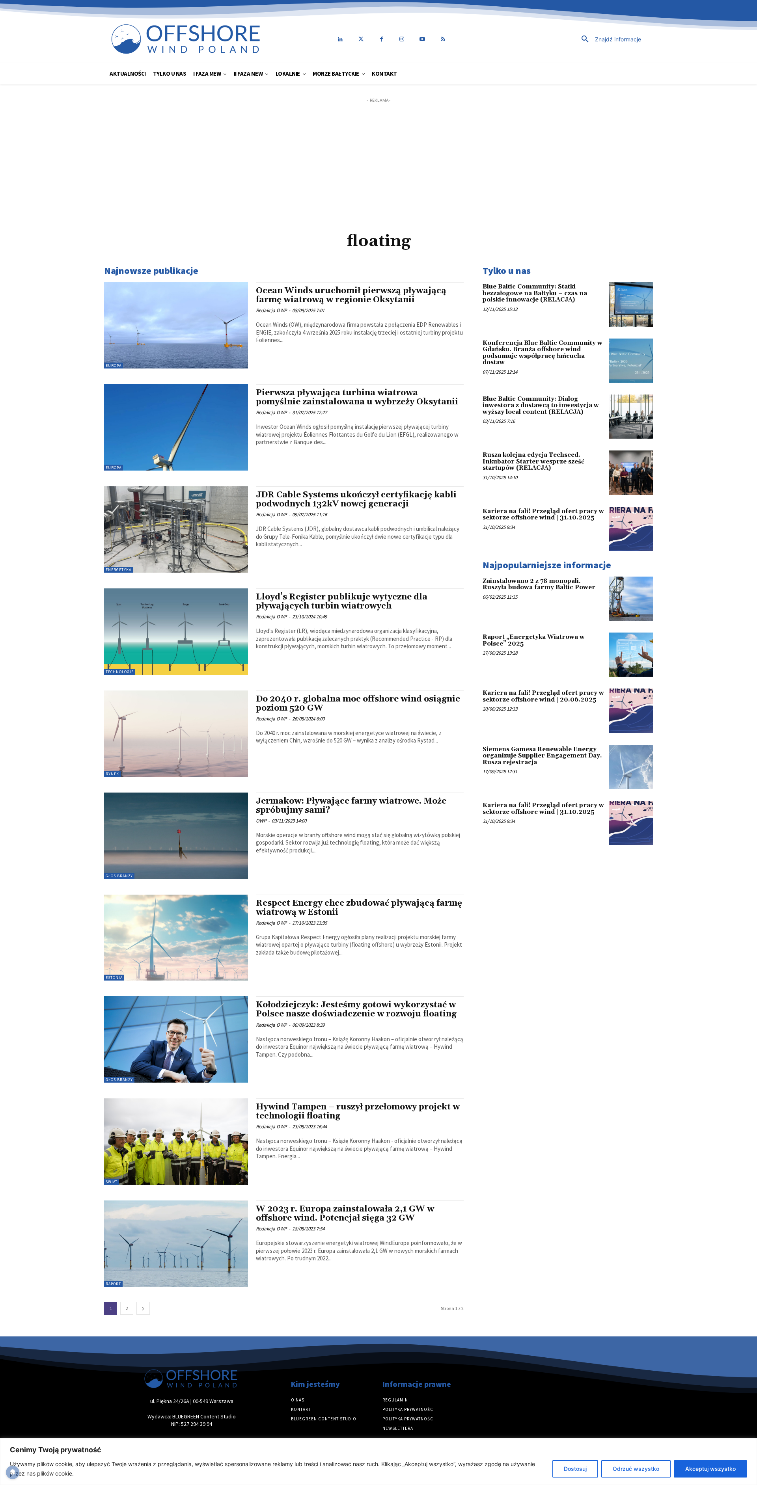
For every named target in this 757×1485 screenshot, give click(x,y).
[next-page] (143, 1308)
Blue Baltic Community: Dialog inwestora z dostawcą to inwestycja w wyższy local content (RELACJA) (541, 405)
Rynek (112, 773)
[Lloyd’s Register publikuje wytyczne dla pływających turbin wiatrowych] (176, 631)
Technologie (120, 671)
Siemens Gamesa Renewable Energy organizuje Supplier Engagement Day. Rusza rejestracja (542, 756)
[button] (558, 39)
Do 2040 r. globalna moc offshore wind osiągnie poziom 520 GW (358, 703)
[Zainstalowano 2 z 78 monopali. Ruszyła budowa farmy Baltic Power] (631, 599)
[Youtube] (422, 39)
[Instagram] (401, 39)
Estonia (114, 977)
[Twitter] (360, 39)
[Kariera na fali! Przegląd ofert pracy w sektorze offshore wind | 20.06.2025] (631, 711)
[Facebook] (381, 39)
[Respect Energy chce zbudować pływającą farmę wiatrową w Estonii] (176, 938)
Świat (111, 1181)
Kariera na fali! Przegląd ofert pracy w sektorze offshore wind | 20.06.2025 (543, 696)
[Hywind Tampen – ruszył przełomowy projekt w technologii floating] (176, 1141)
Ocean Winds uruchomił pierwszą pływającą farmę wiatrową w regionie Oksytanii (351, 295)
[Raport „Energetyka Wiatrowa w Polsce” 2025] (631, 655)
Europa (113, 365)
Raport (113, 1283)
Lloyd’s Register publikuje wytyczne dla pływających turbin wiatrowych (341, 601)
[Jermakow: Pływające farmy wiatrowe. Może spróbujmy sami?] (176, 836)
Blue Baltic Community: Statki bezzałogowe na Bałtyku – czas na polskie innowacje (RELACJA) (535, 293)
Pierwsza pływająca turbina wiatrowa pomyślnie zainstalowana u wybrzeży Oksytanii (357, 397)
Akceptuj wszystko (710, 1468)
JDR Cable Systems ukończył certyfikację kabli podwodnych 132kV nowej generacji (356, 499)
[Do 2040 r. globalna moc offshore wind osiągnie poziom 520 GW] (176, 733)
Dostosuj (575, 1468)
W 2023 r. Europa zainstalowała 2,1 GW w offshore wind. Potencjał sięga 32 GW (345, 1213)
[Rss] (442, 39)
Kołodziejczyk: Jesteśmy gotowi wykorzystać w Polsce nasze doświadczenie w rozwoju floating (356, 1009)
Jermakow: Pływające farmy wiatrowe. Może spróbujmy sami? (351, 805)
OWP (261, 820)
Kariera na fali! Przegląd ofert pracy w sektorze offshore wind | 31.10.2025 (543, 515)
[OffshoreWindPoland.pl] (187, 39)
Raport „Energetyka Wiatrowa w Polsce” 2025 (534, 640)
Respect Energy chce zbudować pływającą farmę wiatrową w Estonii (359, 907)
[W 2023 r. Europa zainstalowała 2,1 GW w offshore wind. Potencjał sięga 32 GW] (176, 1243)
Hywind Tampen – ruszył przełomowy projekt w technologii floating (358, 1111)
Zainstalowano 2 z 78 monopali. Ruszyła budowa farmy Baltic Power (539, 584)
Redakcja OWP (271, 310)
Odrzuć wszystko (636, 1468)
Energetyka (118, 569)
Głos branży (119, 875)
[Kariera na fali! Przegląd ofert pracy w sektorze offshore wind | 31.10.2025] (631, 529)
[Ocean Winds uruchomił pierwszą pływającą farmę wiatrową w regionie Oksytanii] (176, 325)
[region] (378, 1461)
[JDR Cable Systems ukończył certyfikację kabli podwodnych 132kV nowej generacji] (176, 529)
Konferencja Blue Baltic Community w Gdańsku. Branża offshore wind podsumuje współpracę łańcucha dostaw (542, 353)
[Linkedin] (340, 39)
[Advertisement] (378, 159)
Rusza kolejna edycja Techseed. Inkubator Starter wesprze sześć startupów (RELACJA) (533, 461)
